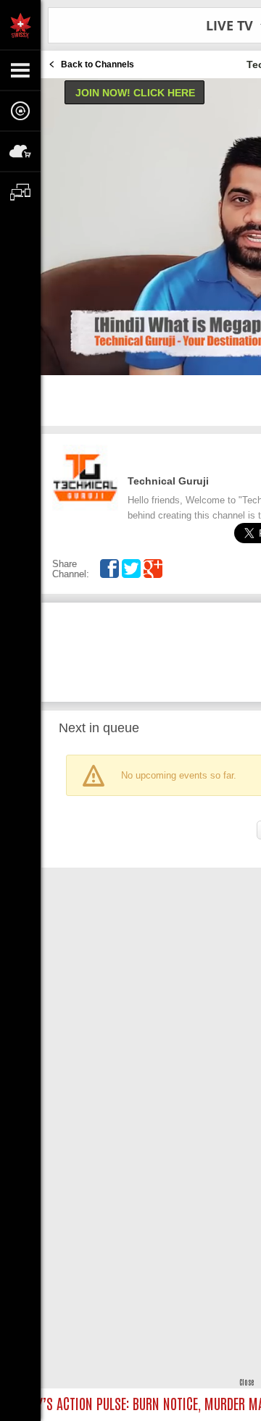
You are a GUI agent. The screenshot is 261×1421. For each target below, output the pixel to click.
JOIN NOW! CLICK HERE (135, 92)
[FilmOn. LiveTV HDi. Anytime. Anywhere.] (20, 24)
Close (246, 1381)
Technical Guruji (168, 481)
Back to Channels (97, 64)
